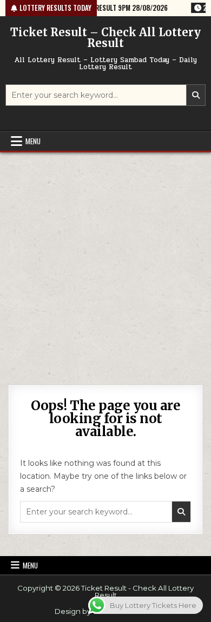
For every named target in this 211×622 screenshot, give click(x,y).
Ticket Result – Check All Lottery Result (105, 37)
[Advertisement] (105, 263)
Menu (33, 141)
